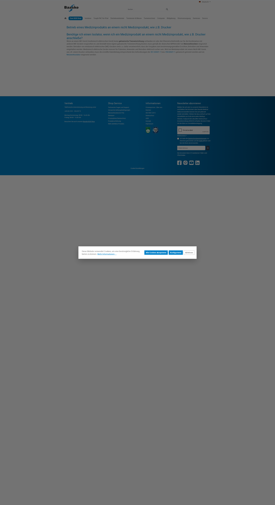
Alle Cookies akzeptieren (156, 252)
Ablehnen (189, 252)
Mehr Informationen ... (107, 254)
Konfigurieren (175, 252)
